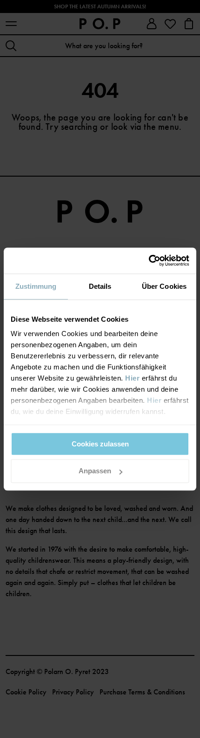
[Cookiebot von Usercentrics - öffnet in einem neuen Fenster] (148, 260)
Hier (132, 378)
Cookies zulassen (100, 444)
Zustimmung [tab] (36, 286)
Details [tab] (100, 286)
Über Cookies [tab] (164, 286)
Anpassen (95, 471)
